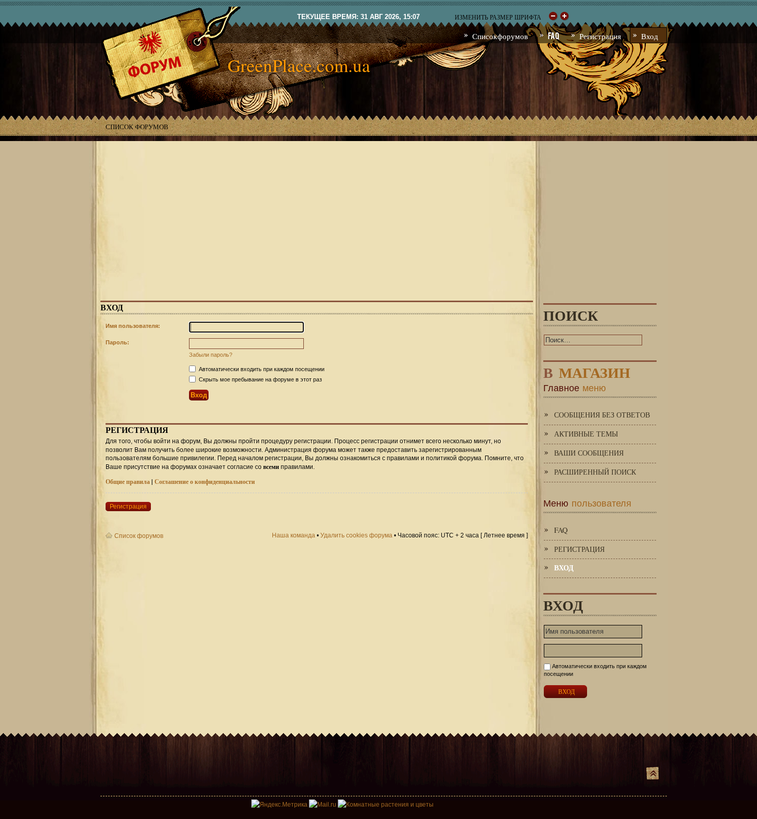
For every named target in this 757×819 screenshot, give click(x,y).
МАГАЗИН (586, 370)
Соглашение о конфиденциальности (204, 481)
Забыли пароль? (210, 355)
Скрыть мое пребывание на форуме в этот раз (259, 379)
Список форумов (137, 126)
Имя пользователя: (133, 326)
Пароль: (117, 342)
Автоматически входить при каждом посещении (260, 369)
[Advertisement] (378, 213)
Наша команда (293, 535)
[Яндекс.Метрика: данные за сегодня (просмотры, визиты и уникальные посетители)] (279, 804)
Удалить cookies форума (356, 535)
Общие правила (128, 481)
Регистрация (128, 506)
